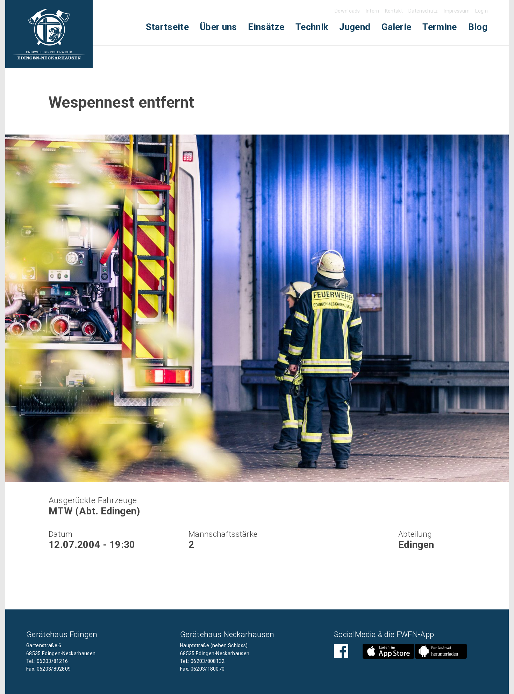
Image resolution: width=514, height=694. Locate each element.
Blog (477, 27)
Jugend (354, 27)
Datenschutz (423, 11)
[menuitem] (167, 27)
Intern (372, 11)
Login (481, 11)
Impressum (457, 11)
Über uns (218, 27)
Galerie (396, 27)
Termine (439, 27)
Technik (311, 27)
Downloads (347, 11)
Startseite (167, 27)
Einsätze (266, 27)
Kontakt (394, 11)
